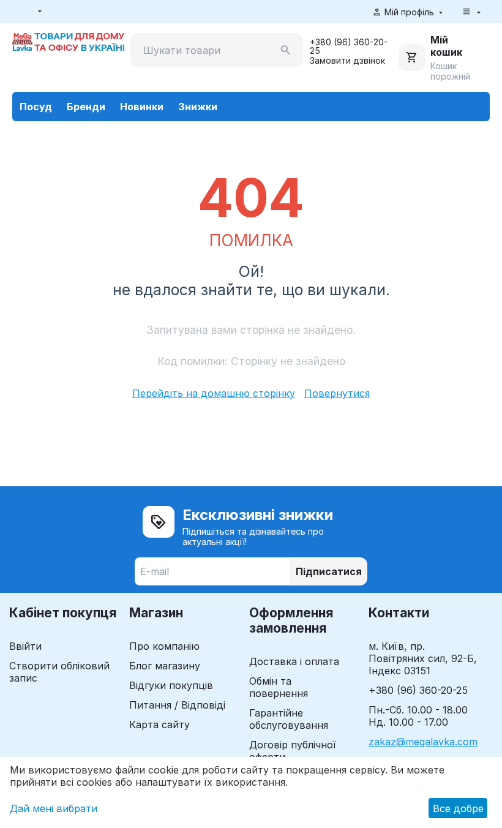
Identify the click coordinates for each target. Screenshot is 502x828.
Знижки (197, 106)
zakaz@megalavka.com (423, 742)
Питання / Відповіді (177, 705)
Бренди (86, 106)
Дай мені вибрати (53, 808)
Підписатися (329, 571)
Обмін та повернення (278, 687)
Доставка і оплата (294, 661)
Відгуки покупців (171, 685)
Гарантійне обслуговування (288, 719)
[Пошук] (285, 50)
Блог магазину (164, 666)
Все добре (458, 808)
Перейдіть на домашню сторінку (213, 393)
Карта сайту (159, 724)
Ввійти (25, 646)
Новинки (141, 106)
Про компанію (164, 646)
